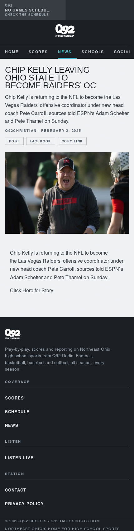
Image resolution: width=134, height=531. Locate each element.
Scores (38, 51)
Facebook (40, 141)
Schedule (17, 411)
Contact (15, 490)
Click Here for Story (31, 290)
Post (14, 141)
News (65, 51)
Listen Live (19, 457)
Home (12, 51)
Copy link (72, 141)
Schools (93, 51)
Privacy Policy (24, 503)
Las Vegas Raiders (39, 260)
